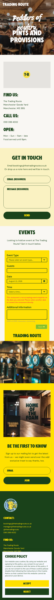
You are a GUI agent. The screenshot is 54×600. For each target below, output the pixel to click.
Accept (27, 583)
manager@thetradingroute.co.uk (17, 526)
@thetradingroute (11, 529)
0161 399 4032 (10, 122)
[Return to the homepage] (15, 4)
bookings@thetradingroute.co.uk (17, 523)
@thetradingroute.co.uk (34, 165)
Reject (27, 591)
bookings (17, 165)
